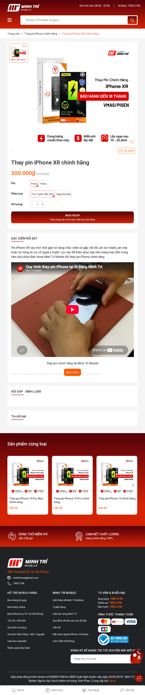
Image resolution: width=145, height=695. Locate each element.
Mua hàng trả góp (17, 600)
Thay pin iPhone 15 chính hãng (116, 498)
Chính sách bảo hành (18, 647)
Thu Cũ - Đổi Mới (16, 620)
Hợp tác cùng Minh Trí (65, 613)
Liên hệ (56, 627)
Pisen (34, 183)
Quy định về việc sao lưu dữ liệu (70, 620)
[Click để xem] (83, 96)
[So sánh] (139, 677)
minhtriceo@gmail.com (25, 577)
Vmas (43, 183)
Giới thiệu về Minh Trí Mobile (68, 600)
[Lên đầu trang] (139, 668)
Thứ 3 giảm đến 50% (42, 194)
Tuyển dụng (59, 607)
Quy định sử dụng (16, 627)
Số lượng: (17, 204)
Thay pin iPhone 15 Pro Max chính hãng (26, 500)
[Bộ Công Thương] (113, 639)
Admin (112, 680)
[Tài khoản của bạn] (9, 19)
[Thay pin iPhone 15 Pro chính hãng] (72, 476)
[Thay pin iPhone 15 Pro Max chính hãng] (27, 476)
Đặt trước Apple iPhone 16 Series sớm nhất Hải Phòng (71, 638)
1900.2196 (134, 5)
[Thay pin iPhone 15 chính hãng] (116, 476)
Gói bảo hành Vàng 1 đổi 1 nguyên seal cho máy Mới (26, 638)
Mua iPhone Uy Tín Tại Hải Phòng (25, 613)
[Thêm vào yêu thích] (132, 141)
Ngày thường (64, 194)
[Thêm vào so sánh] (127, 150)
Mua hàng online (16, 607)
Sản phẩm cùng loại (27, 444)
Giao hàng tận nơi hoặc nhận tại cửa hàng (72, 217)
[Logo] (38, 8)
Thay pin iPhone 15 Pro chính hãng (71, 500)
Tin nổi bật (18, 416)
